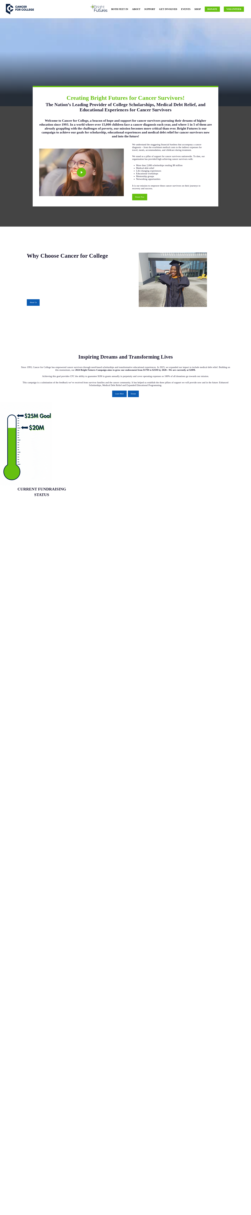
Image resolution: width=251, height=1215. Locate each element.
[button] (139, 197)
